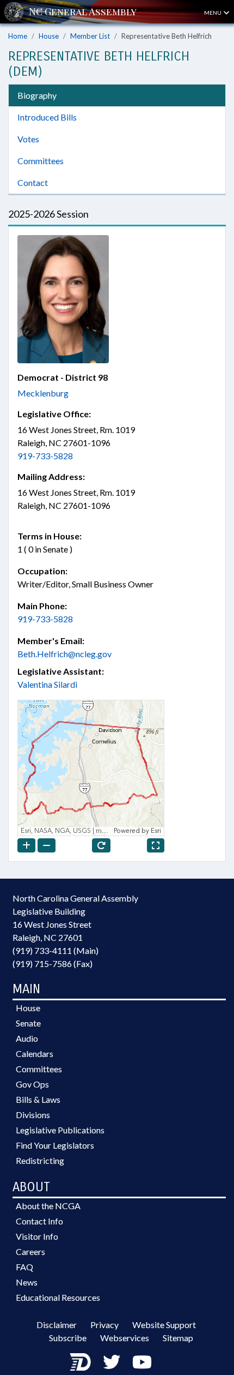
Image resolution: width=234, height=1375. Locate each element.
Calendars (34, 1053)
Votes (28, 139)
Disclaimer (56, 1324)
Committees (40, 160)
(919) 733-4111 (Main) (55, 950)
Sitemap (178, 1337)
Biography (37, 95)
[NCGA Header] (83, 11)
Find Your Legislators (55, 1145)
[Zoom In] (26, 845)
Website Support (164, 1324)
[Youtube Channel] (142, 1361)
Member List (90, 36)
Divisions (33, 1114)
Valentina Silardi (47, 684)
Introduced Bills (47, 117)
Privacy (104, 1324)
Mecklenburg (43, 393)
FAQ (24, 1267)
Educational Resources (58, 1297)
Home (17, 36)
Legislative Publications (60, 1130)
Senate (28, 1023)
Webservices (124, 1337)
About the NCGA (48, 1205)
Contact (32, 182)
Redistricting (40, 1160)
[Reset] (101, 845)
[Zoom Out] (47, 845)
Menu (213, 12)
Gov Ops (32, 1084)
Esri (156, 831)
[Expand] (155, 845)
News (27, 1282)
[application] (91, 768)
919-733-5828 (45, 456)
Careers (30, 1251)
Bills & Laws (38, 1099)
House (49, 36)
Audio (27, 1038)
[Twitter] (111, 1361)
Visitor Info (37, 1236)
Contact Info (39, 1221)
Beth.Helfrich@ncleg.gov (64, 654)
